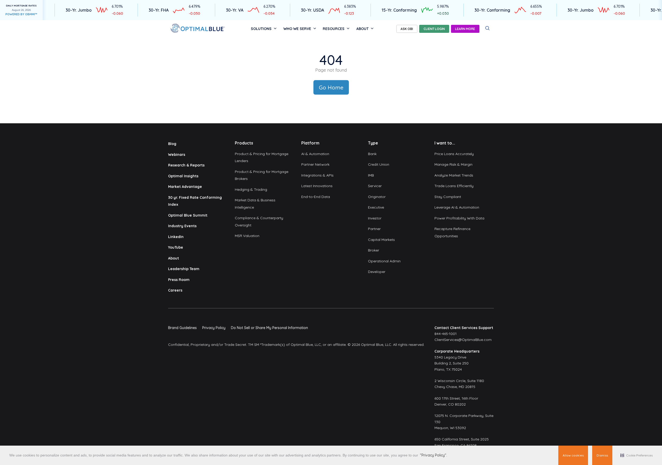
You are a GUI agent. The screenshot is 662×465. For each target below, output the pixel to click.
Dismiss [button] (602, 455)
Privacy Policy (213, 327)
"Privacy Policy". (433, 455)
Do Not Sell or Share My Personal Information (269, 327)
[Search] (487, 28)
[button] (636, 455)
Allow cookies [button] (573, 455)
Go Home (331, 87)
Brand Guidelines (182, 327)
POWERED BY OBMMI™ (21, 14)
